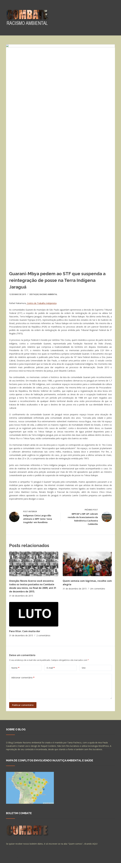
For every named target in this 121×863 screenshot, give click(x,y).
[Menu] (113, 17)
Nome (15, 667)
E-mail (51, 667)
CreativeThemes (58, 857)
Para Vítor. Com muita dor (24, 631)
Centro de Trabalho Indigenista (41, 303)
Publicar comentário (22, 704)
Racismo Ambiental (48, 294)
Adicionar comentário (22, 677)
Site (84, 667)
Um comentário (97, 588)
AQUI (94, 843)
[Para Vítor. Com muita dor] (33, 614)
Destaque (34, 294)
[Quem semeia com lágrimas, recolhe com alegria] (87, 564)
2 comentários (43, 635)
